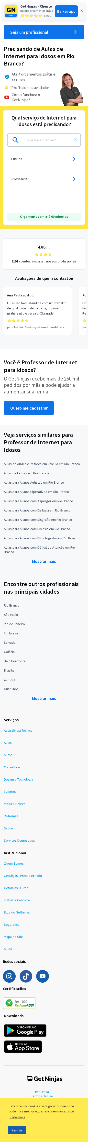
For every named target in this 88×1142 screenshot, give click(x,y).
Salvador (10, 642)
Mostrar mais (44, 561)
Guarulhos (11, 689)
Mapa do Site (13, 937)
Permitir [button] (17, 1130)
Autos (8, 755)
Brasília (9, 670)
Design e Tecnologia (18, 779)
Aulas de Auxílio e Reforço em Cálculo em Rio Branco (42, 464)
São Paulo (11, 614)
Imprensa (42, 1091)
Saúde (8, 828)
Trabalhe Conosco (17, 900)
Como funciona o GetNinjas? (26, 97)
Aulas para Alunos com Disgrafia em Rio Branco (38, 519)
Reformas (11, 816)
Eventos (10, 791)
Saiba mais (17, 1117)
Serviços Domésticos (19, 840)
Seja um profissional (29, 32)
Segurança (11, 924)
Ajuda (8, 949)
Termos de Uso (42, 1096)
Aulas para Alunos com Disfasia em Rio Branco (37, 510)
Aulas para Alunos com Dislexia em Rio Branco (37, 529)
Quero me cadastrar (29, 408)
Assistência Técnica (18, 730)
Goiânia (9, 652)
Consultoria (12, 767)
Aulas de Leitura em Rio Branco (26, 473)
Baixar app (66, 11)
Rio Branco (12, 605)
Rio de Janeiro (14, 624)
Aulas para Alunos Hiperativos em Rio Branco (36, 491)
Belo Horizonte (15, 661)
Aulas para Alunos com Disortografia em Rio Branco (41, 538)
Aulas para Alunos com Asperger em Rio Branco (38, 501)
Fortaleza (11, 633)
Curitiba (9, 679)
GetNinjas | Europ (16, 888)
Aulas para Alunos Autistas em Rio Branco (34, 482)
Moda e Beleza (14, 804)
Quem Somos (14, 863)
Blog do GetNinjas (17, 912)
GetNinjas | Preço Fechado (23, 875)
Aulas (8, 742)
